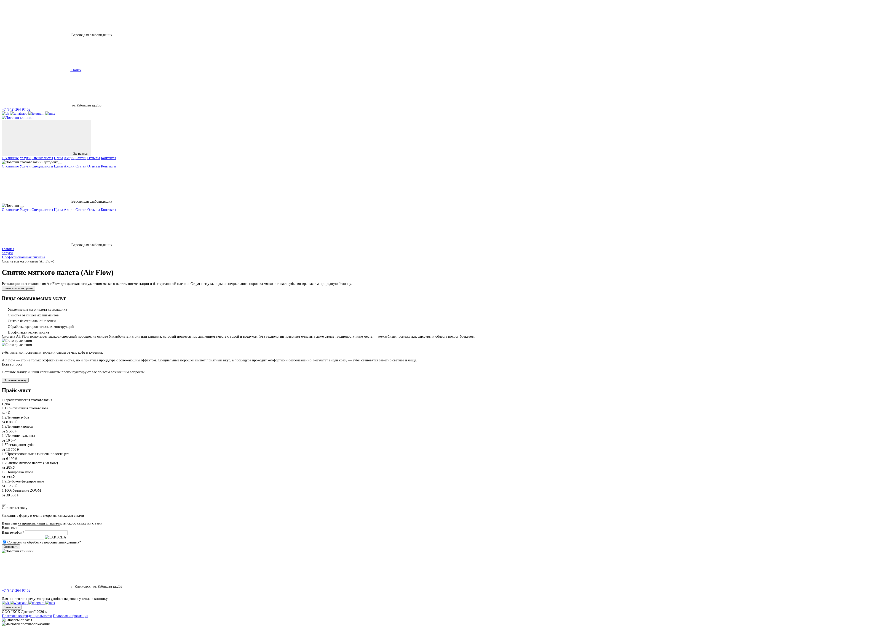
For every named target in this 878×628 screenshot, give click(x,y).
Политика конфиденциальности (27, 616)
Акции (69, 158)
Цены (58, 158)
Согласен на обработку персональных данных (44, 542)
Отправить (11, 547)
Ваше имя (9, 528)
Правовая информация (70, 616)
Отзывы (93, 158)
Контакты (108, 158)
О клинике (10, 158)
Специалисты (42, 158)
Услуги (25, 158)
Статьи (80, 158)
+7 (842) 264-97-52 (16, 109)
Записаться (12, 607)
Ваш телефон (13, 532)
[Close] (3, 505)
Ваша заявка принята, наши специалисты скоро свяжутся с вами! (53, 523)
